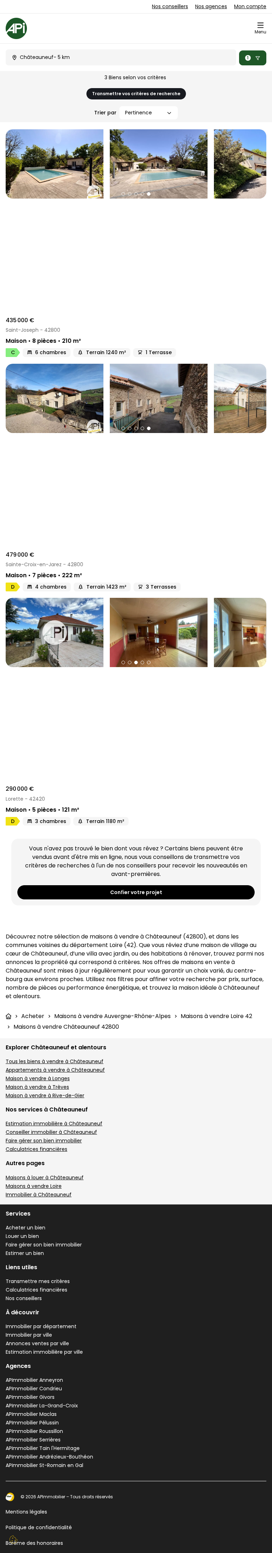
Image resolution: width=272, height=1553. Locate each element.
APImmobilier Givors (30, 1397)
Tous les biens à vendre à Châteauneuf (54, 1061)
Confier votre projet (136, 892)
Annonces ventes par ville (37, 1343)
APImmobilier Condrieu (34, 1388)
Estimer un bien (25, 1253)
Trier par (105, 112)
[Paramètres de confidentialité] (13, 1539)
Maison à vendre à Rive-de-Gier (45, 1095)
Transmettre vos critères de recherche (136, 94)
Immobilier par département (41, 1326)
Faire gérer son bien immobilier (44, 1140)
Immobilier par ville (29, 1334)
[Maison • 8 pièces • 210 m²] (136, 164)
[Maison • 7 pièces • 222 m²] (136, 398)
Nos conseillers (170, 6)
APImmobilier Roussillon (34, 1431)
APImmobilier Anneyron (34, 1380)
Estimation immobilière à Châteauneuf (54, 1123)
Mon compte (250, 6)
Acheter (32, 1016)
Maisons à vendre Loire (34, 1186)
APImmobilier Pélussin (32, 1422)
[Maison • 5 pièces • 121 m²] (136, 632)
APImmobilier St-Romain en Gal (44, 1465)
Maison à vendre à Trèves (37, 1087)
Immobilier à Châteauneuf (39, 1194)
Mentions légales (26, 1511)
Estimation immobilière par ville (44, 1352)
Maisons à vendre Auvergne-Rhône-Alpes (112, 1016)
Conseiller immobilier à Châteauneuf (51, 1132)
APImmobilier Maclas (31, 1414)
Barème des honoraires (34, 1543)
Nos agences (211, 6)
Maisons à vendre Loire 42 (216, 1016)
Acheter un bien (25, 1227)
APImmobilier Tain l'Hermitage (43, 1448)
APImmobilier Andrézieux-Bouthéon (49, 1456)
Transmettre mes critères (38, 1281)
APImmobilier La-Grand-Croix (42, 1405)
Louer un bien (22, 1236)
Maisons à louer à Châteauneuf (45, 1177)
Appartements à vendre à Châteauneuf (55, 1069)
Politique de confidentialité (39, 1527)
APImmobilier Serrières (33, 1439)
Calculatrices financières (36, 1149)
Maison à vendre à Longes (38, 1078)
